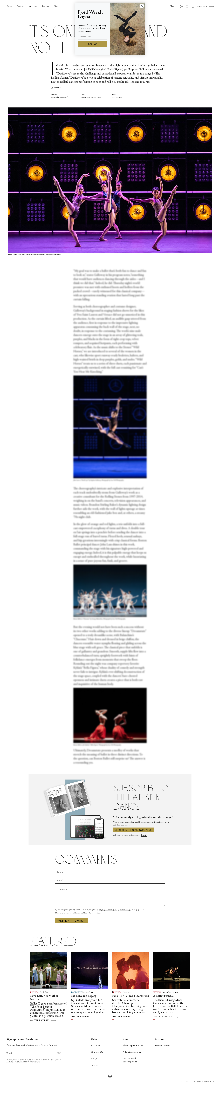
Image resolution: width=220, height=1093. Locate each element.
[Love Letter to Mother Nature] (48, 970)
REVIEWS (34, 992)
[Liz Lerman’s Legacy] (89, 970)
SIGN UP (92, 44)
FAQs (94, 1058)
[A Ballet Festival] (171, 970)
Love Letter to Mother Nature (44, 998)
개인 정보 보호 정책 (108, 910)
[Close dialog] (142, 6)
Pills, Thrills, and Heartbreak (130, 996)
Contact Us (97, 1052)
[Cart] (193, 6)
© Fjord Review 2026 (204, 1082)
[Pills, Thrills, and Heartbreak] (130, 970)
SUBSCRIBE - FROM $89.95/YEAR (133, 830)
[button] (172, 6)
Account (95, 1045)
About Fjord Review (133, 1045)
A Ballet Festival (163, 996)
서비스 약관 (125, 910)
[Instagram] (110, 1077)
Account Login (162, 1045)
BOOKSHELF (76, 992)
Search (94, 1065)
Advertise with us (132, 1052)
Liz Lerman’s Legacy (83, 996)
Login (144, 835)
